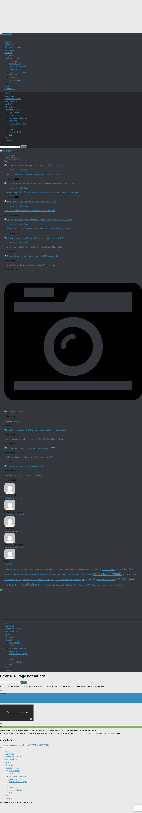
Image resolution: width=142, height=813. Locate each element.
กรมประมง (108, 569)
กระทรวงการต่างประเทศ (83, 574)
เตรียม (74, 585)
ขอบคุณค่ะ (8, 564)
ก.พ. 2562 (24, 569)
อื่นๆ (10, 83)
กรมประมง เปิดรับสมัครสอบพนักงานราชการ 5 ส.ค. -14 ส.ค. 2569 (29, 211)
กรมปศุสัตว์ (120, 569)
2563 (10, 569)
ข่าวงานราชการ (10, 50)
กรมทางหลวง (67, 569)
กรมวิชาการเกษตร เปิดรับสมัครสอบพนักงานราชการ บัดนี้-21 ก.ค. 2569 (32, 174)
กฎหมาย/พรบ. (14, 61)
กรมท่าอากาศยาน (89, 569)
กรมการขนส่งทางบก (43, 569)
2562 (6, 569)
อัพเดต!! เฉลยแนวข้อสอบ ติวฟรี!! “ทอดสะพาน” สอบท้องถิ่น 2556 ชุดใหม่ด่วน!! (34, 439)
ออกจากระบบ (9, 89)
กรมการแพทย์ (56, 569)
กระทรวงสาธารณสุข (107, 574)
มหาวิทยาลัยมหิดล (73, 579)
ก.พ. (18, 569)
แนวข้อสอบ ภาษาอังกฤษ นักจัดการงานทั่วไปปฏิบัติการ (109, 585)
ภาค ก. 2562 (42, 580)
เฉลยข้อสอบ (67, 585)
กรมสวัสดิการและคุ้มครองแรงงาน (41, 574)
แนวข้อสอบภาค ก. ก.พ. (13, 421)
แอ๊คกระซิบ (8, 55)
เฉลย (61, 585)
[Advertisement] (66, 15)
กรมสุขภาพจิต (60, 574)
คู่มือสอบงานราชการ (12, 47)
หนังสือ (41, 585)
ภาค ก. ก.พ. (13, 75)
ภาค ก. (34, 579)
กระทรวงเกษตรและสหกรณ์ (130, 574)
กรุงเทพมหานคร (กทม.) (18, 66)
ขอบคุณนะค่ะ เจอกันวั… (13, 531)
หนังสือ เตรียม (50, 585)
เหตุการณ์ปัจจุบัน (15, 80)
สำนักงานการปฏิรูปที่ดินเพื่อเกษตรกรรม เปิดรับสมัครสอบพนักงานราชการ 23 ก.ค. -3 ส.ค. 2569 (41, 193)
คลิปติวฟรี (8, 53)
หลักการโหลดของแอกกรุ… (15, 515)
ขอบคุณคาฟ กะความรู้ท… (14, 547)
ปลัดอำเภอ (13, 69)
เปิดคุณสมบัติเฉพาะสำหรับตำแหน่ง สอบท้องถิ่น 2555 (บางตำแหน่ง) (30, 265)
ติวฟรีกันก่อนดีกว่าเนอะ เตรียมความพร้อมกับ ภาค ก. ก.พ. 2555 (28, 457)
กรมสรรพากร (14, 64)
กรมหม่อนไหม (70, 574)
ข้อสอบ (18, 580)
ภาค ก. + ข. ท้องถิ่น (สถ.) (18, 72)
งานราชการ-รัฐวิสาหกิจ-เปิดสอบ (17, 170)
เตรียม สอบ (81, 585)
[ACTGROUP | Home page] (6, 34)
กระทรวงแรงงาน (10, 580)
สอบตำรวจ (13, 78)
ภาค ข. (50, 579)
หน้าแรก (7, 42)
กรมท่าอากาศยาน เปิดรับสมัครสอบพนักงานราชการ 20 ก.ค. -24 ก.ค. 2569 (33, 247)
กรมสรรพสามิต (15, 574)
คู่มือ (23, 580)
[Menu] (1, 747)
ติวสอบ (28, 580)
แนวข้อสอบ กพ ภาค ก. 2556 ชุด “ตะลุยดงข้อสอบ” (23, 475)
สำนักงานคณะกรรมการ (106, 580)
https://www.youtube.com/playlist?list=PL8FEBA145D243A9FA (24, 745)
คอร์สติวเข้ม (9, 44)
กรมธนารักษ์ (98, 569)
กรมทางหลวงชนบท (77, 569)
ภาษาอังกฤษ (60, 580)
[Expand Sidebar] (1, 690)
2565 (14, 569)
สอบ (83, 580)
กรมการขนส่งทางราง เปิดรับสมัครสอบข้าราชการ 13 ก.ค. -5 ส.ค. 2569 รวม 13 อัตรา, (37, 229)
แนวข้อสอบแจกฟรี (11, 58)
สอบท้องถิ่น (91, 579)
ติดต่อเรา (7, 86)
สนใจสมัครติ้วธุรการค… (14, 498)
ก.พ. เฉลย (31, 569)
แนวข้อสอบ (90, 585)
